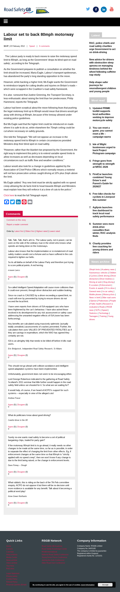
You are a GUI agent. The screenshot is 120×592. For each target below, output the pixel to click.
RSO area (10, 569)
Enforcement (105, 285)
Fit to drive (109, 288)
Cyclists (93, 276)
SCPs (97, 310)
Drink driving (104, 276)
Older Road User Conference (53, 563)
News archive (11, 560)
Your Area (10, 566)
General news (95, 291)
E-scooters (93, 285)
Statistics (93, 313)
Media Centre (11, 557)
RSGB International (49, 552)
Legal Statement (12, 573)
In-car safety (107, 291)
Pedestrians (103, 301)
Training (103, 316)
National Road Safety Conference (55, 555)
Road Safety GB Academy (52, 546)
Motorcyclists (109, 294)
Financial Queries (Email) (16, 585)
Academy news (108, 269)
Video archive (11, 563)
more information (88, 585)
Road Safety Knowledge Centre (54, 549)
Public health (95, 304)
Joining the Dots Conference (53, 560)
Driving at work (95, 282)
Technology (104, 313)
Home (8, 546)
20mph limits (94, 269)
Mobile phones (95, 294)
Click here (9, 195)
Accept (105, 584)
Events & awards (96, 288)
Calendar (10, 552)
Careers (9, 549)
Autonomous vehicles (98, 273)
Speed (32, 46)
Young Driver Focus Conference (54, 557)
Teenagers (93, 316)
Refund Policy (11, 582)
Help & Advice (11, 555)
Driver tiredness (106, 279)
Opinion (93, 301)
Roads (102, 307)
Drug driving (108, 282)
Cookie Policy (11, 579)
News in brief (94, 297)
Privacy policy (11, 576)
